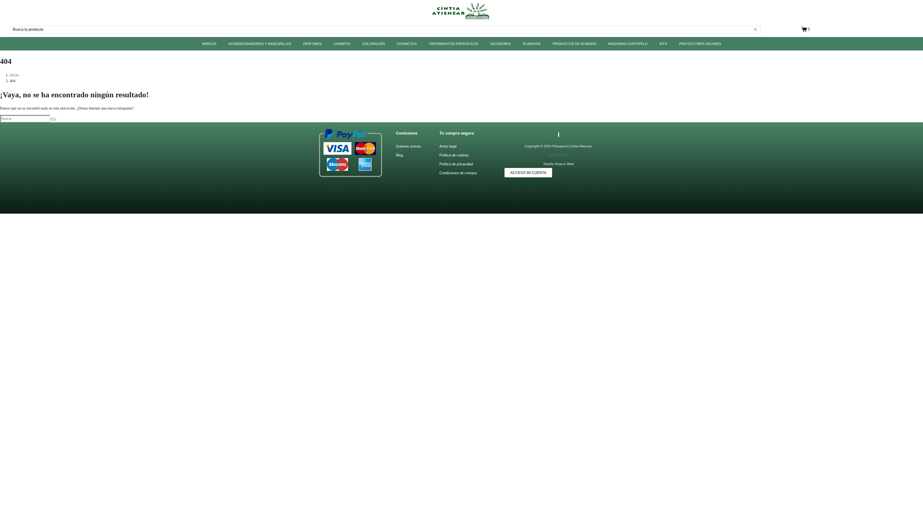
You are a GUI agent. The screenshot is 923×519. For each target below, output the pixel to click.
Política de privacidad (456, 164)
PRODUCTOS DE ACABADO (574, 44)
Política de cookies (454, 155)
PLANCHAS (532, 44)
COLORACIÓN (373, 44)
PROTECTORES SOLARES (700, 44)
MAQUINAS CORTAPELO (628, 44)
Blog (399, 155)
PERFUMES (312, 44)
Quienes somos (408, 146)
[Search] (755, 29)
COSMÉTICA (407, 44)
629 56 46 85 (559, 155)
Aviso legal (447, 146)
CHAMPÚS (342, 44)
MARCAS (209, 44)
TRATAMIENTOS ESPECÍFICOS (453, 44)
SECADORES (500, 44)
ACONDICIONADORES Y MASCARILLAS (259, 44)
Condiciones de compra (458, 173)
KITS (663, 44)
